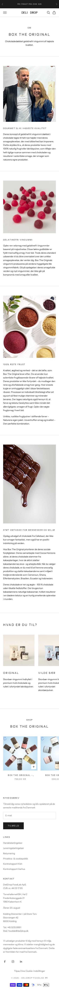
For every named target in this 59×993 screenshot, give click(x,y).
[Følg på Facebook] (4, 961)
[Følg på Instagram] (12, 961)
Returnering (9, 853)
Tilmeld (13, 825)
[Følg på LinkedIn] (21, 961)
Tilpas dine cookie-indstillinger (29, 971)
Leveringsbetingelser (13, 848)
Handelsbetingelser (12, 843)
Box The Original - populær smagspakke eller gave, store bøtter (20, 775)
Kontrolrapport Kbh (12, 863)
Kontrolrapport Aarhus (14, 869)
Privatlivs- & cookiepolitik (15, 858)
